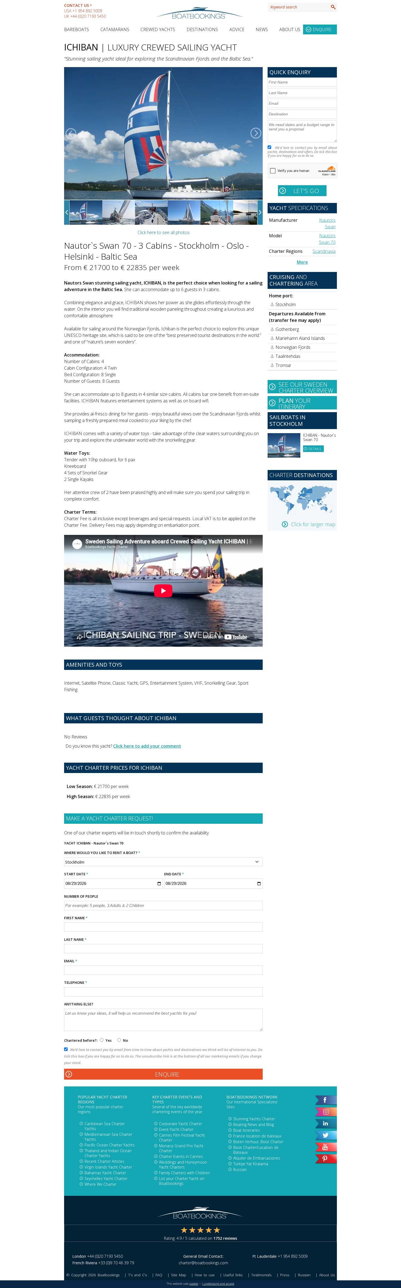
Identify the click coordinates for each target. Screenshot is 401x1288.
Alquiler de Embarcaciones (256, 1158)
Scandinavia (324, 251)
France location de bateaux (257, 1136)
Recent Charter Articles (104, 1161)
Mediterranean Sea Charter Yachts (108, 1137)
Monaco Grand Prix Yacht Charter (181, 1148)
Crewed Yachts (157, 29)
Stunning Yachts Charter (254, 1118)
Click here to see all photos (163, 232)
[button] (71, 133)
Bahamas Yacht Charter (105, 1172)
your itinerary (294, 402)
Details (315, 449)
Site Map (178, 1274)
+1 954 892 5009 (87, 10)
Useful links (233, 1274)
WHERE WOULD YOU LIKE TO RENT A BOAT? (102, 852)
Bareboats (76, 29)
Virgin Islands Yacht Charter (108, 1167)
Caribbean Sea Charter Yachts (105, 1126)
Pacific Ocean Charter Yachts (110, 1145)
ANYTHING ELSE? (78, 1004)
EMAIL (70, 960)
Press (284, 1274)
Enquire (322, 29)
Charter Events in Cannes (181, 1156)
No (125, 1040)
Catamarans (114, 29)
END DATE (174, 873)
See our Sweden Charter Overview (306, 386)
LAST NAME (75, 939)
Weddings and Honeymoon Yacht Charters (183, 1165)
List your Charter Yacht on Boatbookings (181, 1181)
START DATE (76, 873)
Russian (240, 1169)
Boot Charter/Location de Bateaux (256, 1150)
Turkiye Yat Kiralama (250, 1163)
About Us (289, 29)
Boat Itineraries (246, 1130)
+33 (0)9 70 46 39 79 (116, 1262)
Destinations (202, 29)
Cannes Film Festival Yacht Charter (182, 1138)
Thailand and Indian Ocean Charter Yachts (108, 1153)
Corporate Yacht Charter (180, 1123)
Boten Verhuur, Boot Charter (258, 1141)
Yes (108, 1040)
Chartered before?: (80, 1040)
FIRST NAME (76, 917)
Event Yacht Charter (176, 1129)
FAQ (158, 1274)
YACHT (70, 843)
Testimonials (261, 1274)
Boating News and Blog (253, 1124)
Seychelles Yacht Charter (106, 1178)
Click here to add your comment (147, 746)
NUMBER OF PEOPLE (81, 896)
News (262, 29)
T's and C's (137, 1274)
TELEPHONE (75, 982)
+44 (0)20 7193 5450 (88, 16)
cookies (193, 1284)
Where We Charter (100, 1184)
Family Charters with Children (184, 1172)
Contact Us (76, 5)
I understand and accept (218, 1284)
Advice (236, 29)
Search (333, 7)
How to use (204, 1274)
